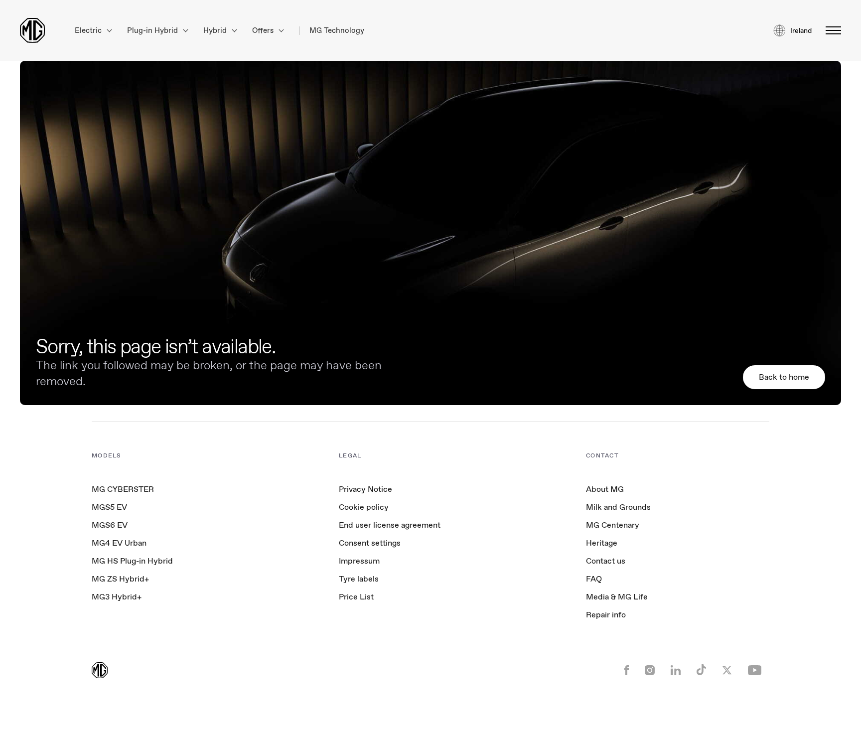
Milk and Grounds (618, 507)
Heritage (601, 543)
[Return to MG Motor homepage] (32, 30)
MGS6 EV (110, 525)
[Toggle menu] (830, 30)
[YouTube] (754, 671)
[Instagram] (650, 671)
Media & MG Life (617, 596)
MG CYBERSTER (123, 489)
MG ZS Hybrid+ (120, 579)
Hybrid (216, 30)
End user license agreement (389, 525)
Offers (264, 30)
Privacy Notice (365, 489)
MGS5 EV (109, 507)
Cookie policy (364, 507)
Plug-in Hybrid (153, 30)
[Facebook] (626, 671)
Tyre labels (359, 579)
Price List (356, 596)
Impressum (359, 561)
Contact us (605, 561)
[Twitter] (727, 671)
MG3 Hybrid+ (117, 596)
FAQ (594, 579)
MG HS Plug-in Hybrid (132, 561)
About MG (605, 489)
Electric (89, 30)
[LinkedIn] (676, 671)
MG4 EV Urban (119, 543)
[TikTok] (701, 671)
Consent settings (370, 543)
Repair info (606, 614)
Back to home (784, 377)
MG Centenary (612, 525)
